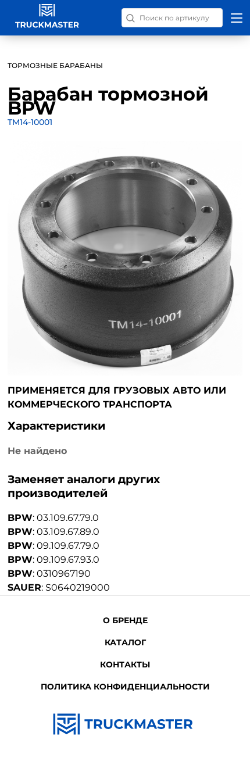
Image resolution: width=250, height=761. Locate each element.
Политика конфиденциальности (125, 686)
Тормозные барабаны (55, 65)
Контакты (125, 664)
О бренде (125, 620)
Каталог (125, 642)
